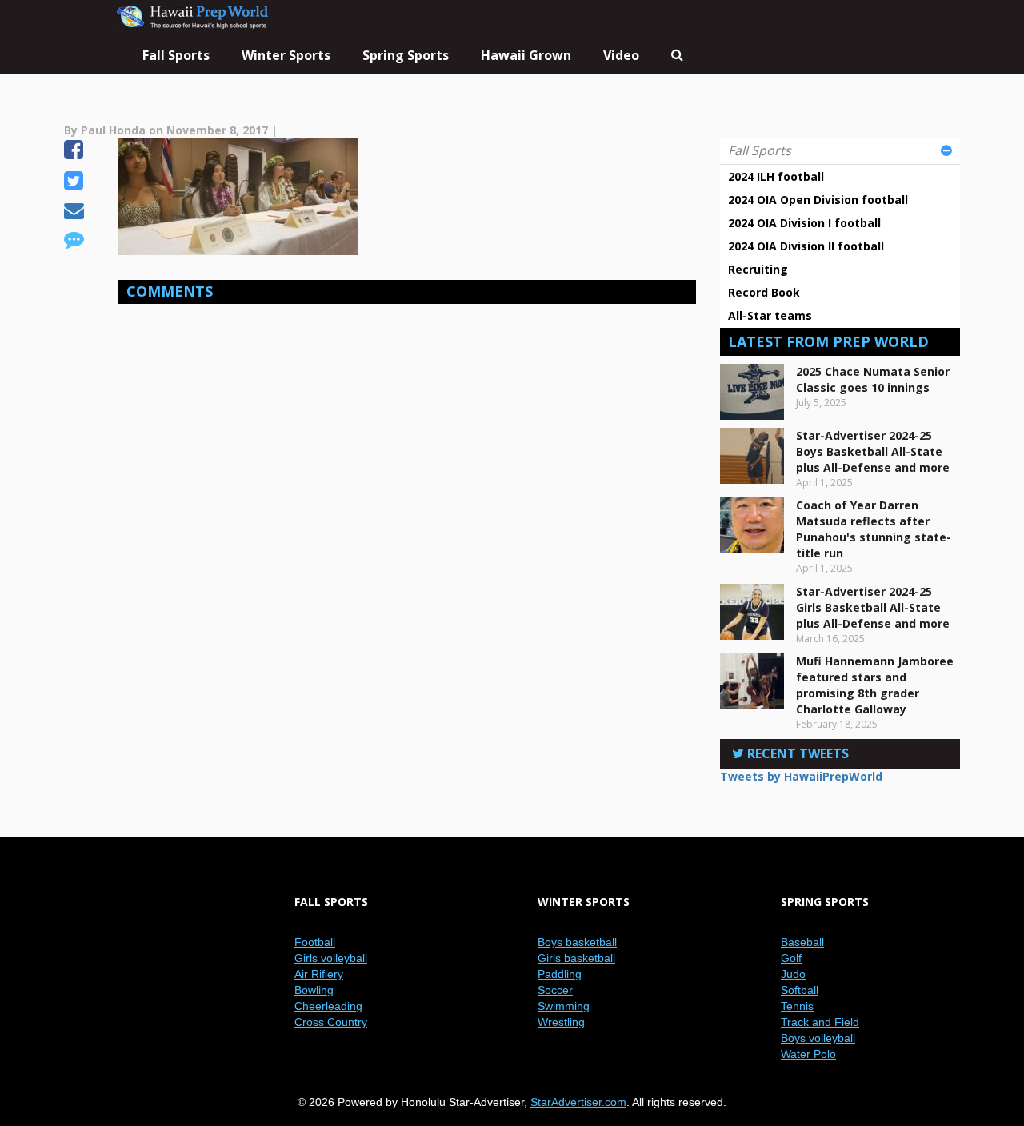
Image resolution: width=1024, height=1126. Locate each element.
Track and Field (820, 1022)
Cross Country (330, 1022)
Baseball (802, 942)
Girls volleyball (330, 958)
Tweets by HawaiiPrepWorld (801, 776)
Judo (793, 974)
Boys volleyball (818, 1038)
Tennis (797, 1006)
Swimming (564, 1006)
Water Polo (808, 1054)
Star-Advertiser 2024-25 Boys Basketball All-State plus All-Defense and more (873, 451)
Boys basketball (577, 942)
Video (621, 55)
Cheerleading (328, 1006)
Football (314, 942)
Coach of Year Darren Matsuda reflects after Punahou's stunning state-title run (873, 529)
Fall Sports (759, 150)
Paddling (560, 974)
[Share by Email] (74, 213)
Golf (791, 958)
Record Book (764, 292)
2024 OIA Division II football (806, 246)
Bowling (314, 990)
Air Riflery (318, 974)
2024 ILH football (776, 176)
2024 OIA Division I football (804, 222)
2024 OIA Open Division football (818, 199)
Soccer (555, 990)
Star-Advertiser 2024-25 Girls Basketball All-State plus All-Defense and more (873, 607)
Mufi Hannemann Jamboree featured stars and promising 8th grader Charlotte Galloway (875, 685)
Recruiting (758, 269)
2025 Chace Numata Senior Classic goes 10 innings (873, 379)
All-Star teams (770, 315)
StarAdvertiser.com (578, 1102)
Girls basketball (576, 958)
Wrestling (561, 1022)
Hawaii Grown (526, 55)
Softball (799, 990)
